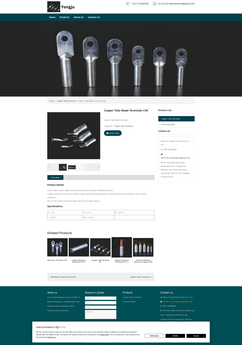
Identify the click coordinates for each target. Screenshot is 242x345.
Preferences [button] (51, 337)
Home (51, 101)
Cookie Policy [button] (104, 335)
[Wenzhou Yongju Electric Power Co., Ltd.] (61, 7)
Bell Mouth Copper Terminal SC (62, 277)
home (52, 17)
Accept (196, 336)
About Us (79, 17)
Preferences (154, 336)
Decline (175, 336)
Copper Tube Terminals (66, 101)
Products (64, 17)
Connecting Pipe (168, 124)
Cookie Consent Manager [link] (45, 327)
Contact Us (94, 17)
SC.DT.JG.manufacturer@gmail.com (176, 3)
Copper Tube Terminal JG (141, 277)
